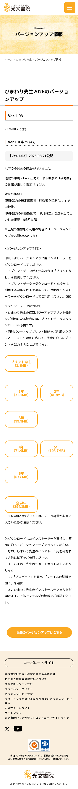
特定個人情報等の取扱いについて (26, 679)
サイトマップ (13, 713)
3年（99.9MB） (21, 419)
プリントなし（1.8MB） (21, 363)
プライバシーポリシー (19, 689)
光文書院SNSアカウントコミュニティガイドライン (37, 718)
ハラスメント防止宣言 (19, 694)
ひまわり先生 (24, 59)
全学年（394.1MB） (21, 504)
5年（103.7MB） (56, 448)
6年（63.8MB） (21, 475)
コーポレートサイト (39, 662)
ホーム (9, 59)
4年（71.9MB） (21, 448)
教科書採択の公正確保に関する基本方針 (30, 674)
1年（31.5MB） (21, 393)
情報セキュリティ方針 (19, 684)
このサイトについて (17, 708)
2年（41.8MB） (56, 393)
